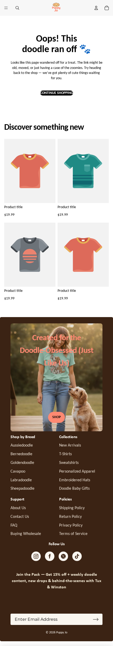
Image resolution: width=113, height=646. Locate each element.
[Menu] (6, 8)
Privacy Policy (71, 525)
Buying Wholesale (26, 534)
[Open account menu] (96, 8)
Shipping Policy (72, 508)
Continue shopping (56, 93)
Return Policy (70, 517)
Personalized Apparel (77, 471)
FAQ (14, 525)
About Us (18, 508)
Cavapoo (18, 471)
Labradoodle (21, 480)
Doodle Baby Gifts (74, 489)
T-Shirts (65, 454)
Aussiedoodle (22, 445)
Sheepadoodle (22, 489)
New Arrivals (70, 445)
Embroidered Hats (74, 480)
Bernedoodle (21, 454)
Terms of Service (73, 534)
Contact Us (20, 517)
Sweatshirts (69, 463)
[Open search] (17, 8)
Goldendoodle (22, 463)
